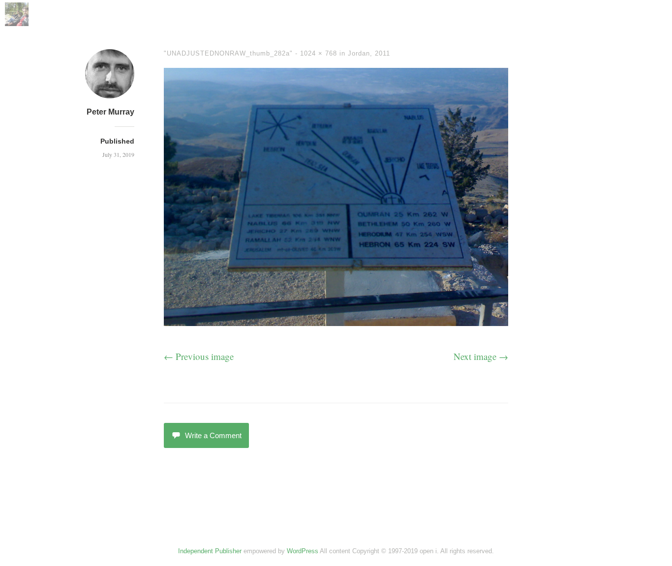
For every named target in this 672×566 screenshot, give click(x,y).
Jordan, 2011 (369, 53)
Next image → (481, 356)
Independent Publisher (210, 551)
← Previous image (199, 356)
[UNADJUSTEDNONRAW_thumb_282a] (336, 322)
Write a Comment (213, 435)
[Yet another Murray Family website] (17, 22)
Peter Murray (110, 112)
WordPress (302, 551)
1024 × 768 (318, 53)
